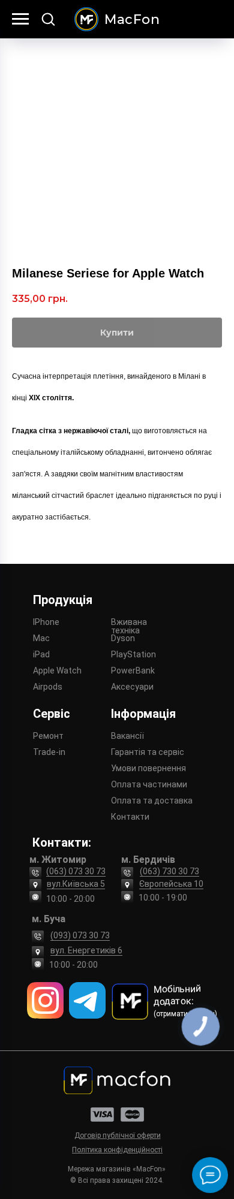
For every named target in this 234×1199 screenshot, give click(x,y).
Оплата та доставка (152, 800)
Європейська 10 (171, 884)
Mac (41, 638)
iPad (41, 654)
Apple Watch (57, 670)
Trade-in (49, 752)
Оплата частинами (149, 784)
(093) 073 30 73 (80, 935)
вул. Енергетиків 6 (86, 950)
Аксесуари (132, 686)
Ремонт (48, 736)
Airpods (47, 686)
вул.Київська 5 (76, 884)
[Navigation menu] (20, 19)
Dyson (123, 638)
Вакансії (127, 736)
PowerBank (133, 670)
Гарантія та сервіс (147, 752)
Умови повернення (148, 768)
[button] (48, 18)
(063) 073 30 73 (76, 871)
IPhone (46, 622)
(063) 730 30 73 (169, 871)
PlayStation (133, 654)
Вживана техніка (129, 626)
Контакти (130, 817)
